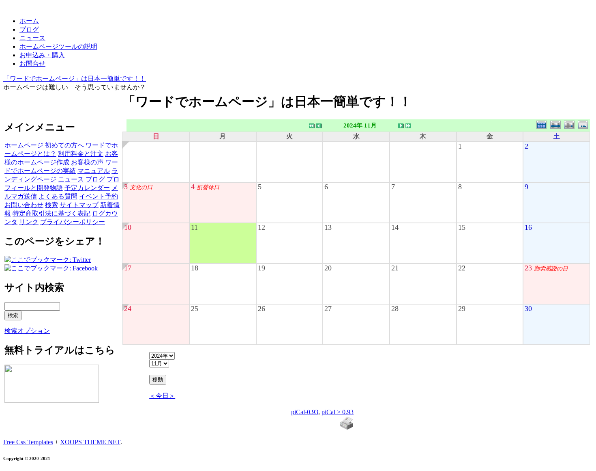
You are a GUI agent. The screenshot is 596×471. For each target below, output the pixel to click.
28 (395, 309)
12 (261, 227)
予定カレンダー (87, 187)
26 (261, 309)
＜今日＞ (162, 395)
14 (395, 227)
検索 (51, 204)
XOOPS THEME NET (90, 442)
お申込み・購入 (42, 55)
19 (261, 268)
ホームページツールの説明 (58, 46)
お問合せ (32, 63)
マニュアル (93, 170)
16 (528, 227)
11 (194, 227)
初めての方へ (64, 145)
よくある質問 (58, 196)
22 (461, 268)
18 (194, 268)
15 (461, 227)
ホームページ (23, 145)
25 (194, 309)
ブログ (29, 29)
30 (528, 309)
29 (461, 309)
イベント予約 (98, 196)
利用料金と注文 (80, 153)
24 (127, 309)
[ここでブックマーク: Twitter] (47, 259)
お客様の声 (87, 162)
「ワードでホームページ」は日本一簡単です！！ (74, 78)
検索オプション (27, 330)
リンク (29, 221)
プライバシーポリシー (72, 221)
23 (528, 268)
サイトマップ (79, 204)
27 (328, 309)
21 (395, 268)
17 (127, 268)
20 (328, 268)
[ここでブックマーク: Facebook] (51, 268)
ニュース (32, 38)
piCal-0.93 (304, 411)
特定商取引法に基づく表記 (51, 213)
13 (328, 227)
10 (127, 227)
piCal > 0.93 (338, 411)
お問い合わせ (23, 204)
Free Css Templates (28, 442)
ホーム (29, 20)
